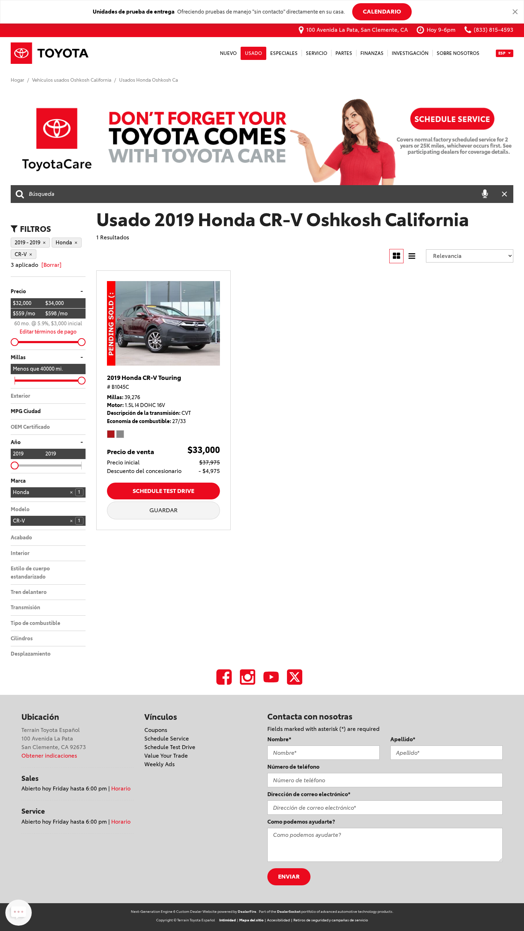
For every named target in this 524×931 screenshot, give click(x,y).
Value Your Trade (166, 755)
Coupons (155, 730)
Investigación (410, 53)
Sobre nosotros (458, 53)
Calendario (382, 11)
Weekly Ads (159, 764)
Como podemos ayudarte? (301, 821)
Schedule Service (166, 738)
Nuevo (228, 53)
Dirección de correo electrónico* (308, 794)
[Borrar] (51, 264)
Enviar (289, 876)
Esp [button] (502, 52)
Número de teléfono (293, 766)
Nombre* (279, 739)
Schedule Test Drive (163, 490)
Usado (253, 53)
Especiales (284, 53)
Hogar (18, 80)
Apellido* (402, 739)
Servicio (316, 53)
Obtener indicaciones (49, 755)
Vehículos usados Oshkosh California (72, 80)
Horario (120, 788)
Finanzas (372, 53)
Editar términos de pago (48, 332)
